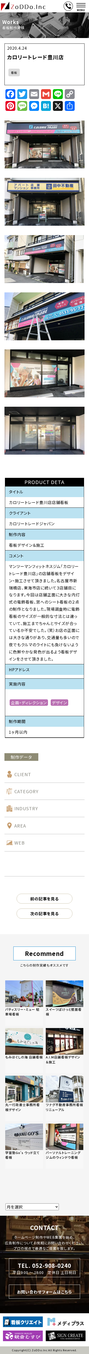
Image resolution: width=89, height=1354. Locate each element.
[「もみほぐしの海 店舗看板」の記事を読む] (24, 1050)
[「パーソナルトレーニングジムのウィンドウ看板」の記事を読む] (64, 1146)
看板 (14, 72)
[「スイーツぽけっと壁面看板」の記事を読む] (64, 1003)
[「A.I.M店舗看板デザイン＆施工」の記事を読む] (64, 1050)
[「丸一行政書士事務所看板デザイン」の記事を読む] (24, 1098)
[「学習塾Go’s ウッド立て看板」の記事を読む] (24, 1146)
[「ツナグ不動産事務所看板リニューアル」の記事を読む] (64, 1098)
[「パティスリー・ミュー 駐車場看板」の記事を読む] (24, 1003)
